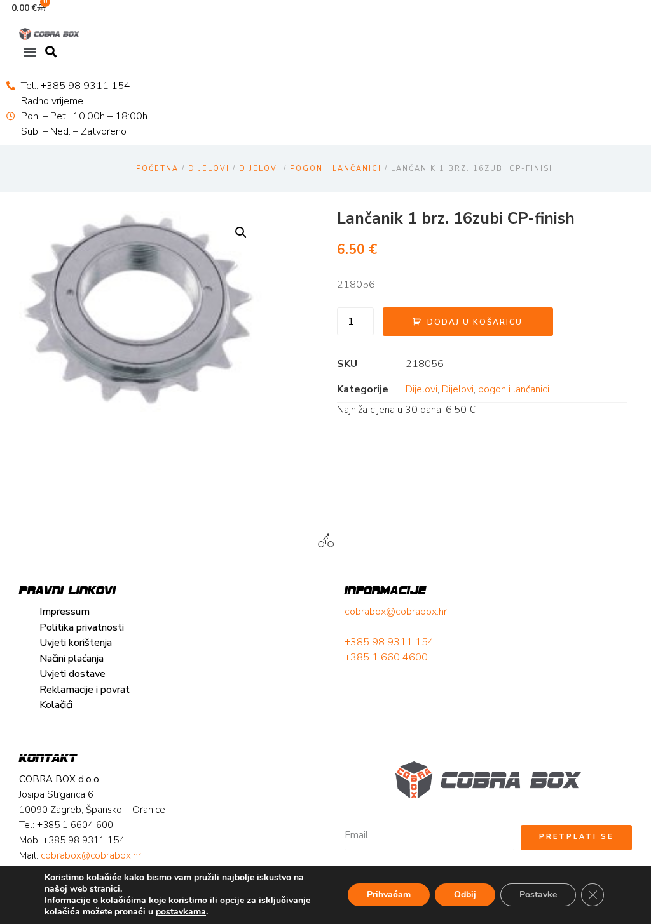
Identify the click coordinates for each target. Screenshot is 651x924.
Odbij (465, 894)
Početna (157, 168)
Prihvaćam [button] (389, 894)
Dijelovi (209, 168)
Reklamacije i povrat (84, 690)
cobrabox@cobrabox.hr (396, 612)
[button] (29, 51)
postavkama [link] (181, 912)
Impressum (64, 612)
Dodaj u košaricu (475, 322)
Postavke (538, 894)
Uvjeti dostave (72, 674)
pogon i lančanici (335, 168)
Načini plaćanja (71, 659)
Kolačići (55, 705)
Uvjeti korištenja (75, 643)
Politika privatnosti (81, 627)
